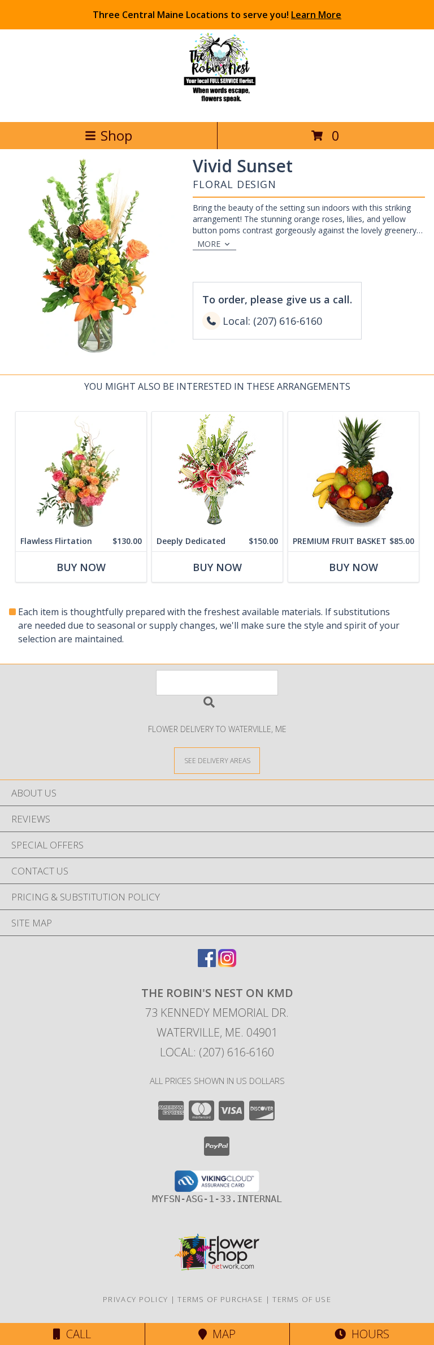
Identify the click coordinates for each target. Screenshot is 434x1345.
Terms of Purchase (220, 1299)
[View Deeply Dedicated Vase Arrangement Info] (217, 471)
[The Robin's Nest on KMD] (217, 105)
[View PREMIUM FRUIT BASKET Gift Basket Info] (353, 471)
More (208, 243)
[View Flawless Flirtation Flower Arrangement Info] (81, 471)
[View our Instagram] (227, 963)
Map (221, 1334)
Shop (116, 135)
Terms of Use (301, 1299)
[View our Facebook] (207, 963)
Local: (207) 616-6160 (217, 1052)
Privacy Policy (135, 1299)
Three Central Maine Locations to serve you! (217, 14)
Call (75, 1334)
